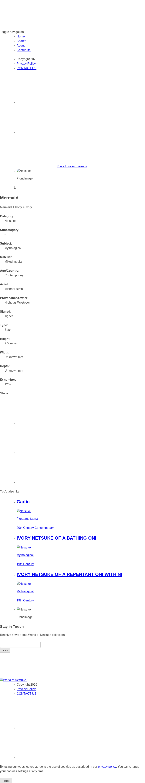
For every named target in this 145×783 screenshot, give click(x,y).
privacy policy (107, 766)
